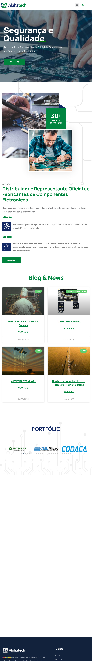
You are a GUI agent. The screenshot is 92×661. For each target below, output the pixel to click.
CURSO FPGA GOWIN (69, 321)
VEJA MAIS (23, 332)
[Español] (9, 657)
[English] (3, 657)
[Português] (6, 657)
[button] (77, 5)
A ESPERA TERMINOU (23, 381)
